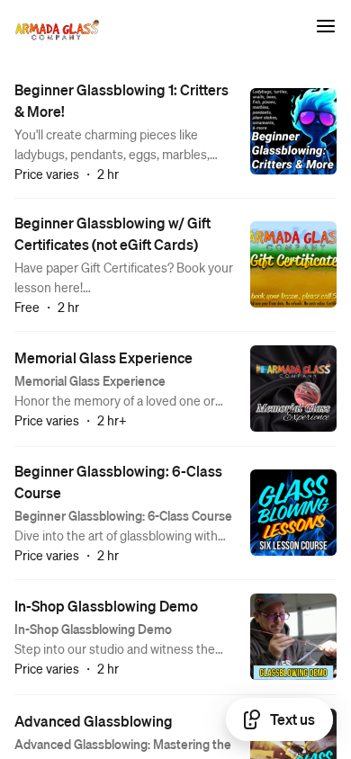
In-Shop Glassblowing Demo (106, 605)
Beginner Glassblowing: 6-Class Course (118, 481)
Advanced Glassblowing (93, 720)
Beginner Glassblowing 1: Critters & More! (121, 100)
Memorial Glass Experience (103, 357)
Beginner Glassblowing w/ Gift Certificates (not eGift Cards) (112, 233)
